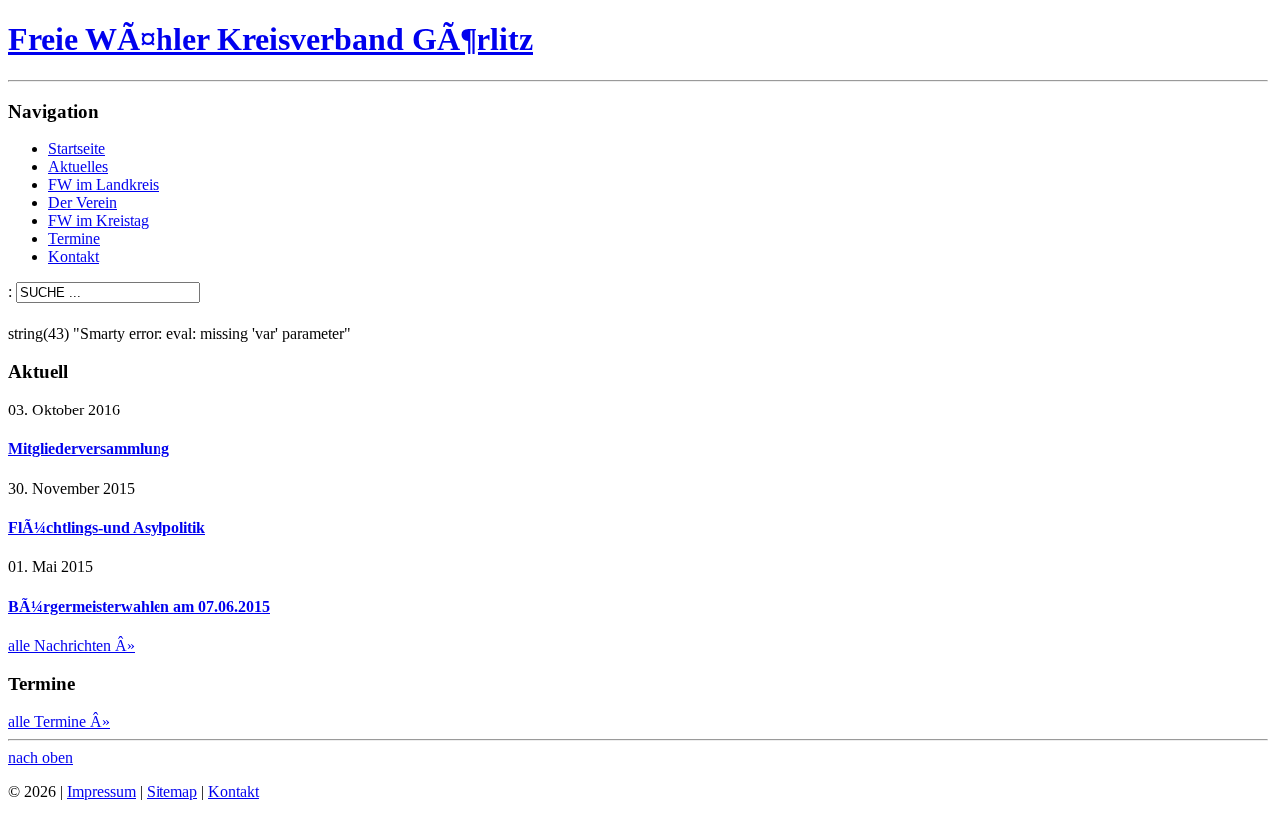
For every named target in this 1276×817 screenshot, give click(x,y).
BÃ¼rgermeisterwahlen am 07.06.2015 (139, 606)
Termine (74, 238)
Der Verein (82, 202)
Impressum (101, 791)
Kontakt (73, 256)
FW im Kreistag (98, 220)
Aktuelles (78, 166)
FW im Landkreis (103, 184)
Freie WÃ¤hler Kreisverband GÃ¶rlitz (270, 39)
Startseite (76, 148)
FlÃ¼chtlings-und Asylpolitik (106, 527)
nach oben (40, 757)
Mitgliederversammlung (88, 448)
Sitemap (172, 791)
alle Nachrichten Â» (71, 645)
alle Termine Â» (59, 721)
